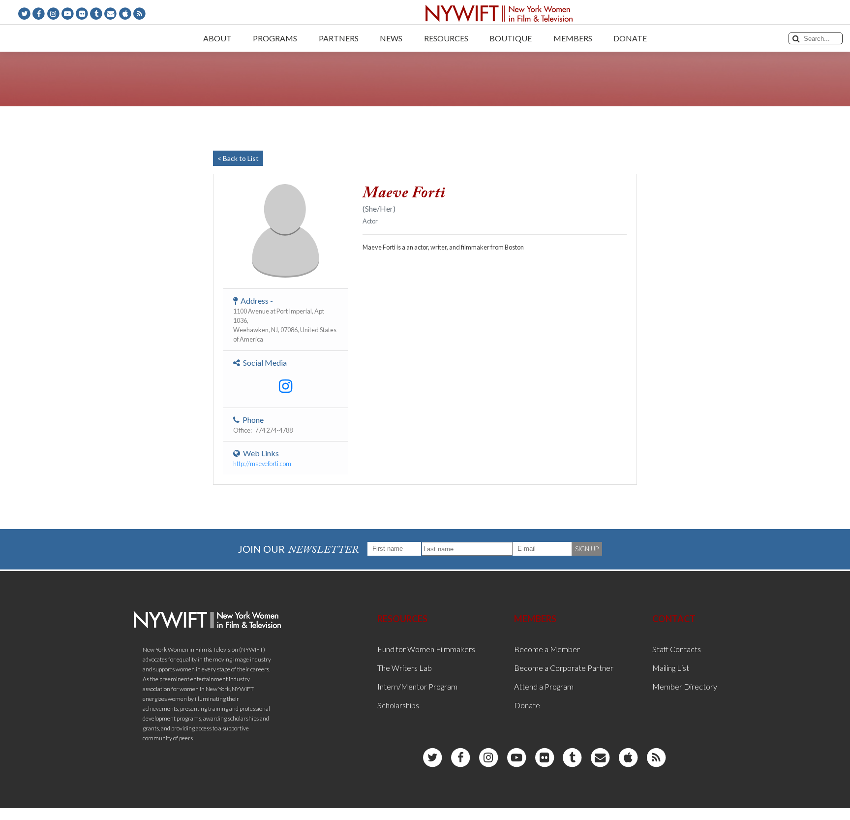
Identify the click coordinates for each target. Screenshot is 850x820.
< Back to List (238, 158)
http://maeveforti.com (262, 464)
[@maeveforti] (285, 386)
